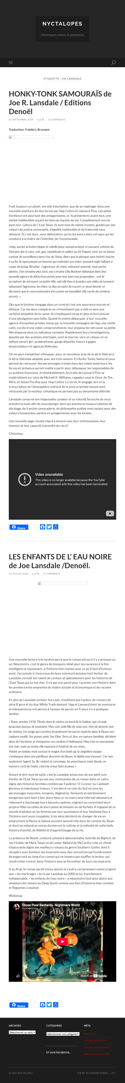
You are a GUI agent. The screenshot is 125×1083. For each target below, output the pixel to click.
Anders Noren (99, 1073)
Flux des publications (96, 1040)
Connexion (90, 1033)
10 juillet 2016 (18, 573)
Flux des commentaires (97, 1047)
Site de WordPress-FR (96, 1053)
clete (41, 119)
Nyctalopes (62, 24)
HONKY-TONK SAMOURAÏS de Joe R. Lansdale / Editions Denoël (60, 102)
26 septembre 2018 (21, 119)
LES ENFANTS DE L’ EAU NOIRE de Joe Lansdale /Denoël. (60, 561)
